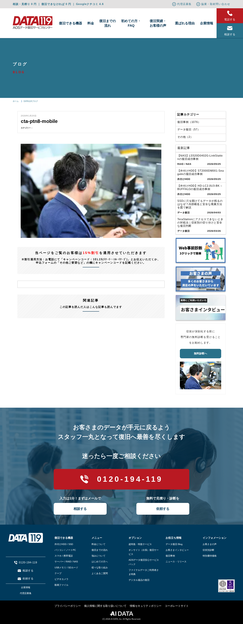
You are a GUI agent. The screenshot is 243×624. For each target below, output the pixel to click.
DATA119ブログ (31, 101)
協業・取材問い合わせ (215, 4)
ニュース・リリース (176, 561)
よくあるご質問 (100, 573)
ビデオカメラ (61, 579)
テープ (58, 573)
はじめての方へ (100, 561)
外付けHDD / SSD (64, 544)
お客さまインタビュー (177, 550)
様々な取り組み (100, 567)
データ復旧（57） (188, 129)
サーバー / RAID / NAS (66, 561)
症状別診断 (208, 550)
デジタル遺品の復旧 (139, 580)
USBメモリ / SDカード (66, 567)
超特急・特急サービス (140, 544)
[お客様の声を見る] (201, 279)
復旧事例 (170, 555)
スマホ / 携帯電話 (64, 555)
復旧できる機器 (70, 23)
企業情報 (206, 23)
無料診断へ (200, 353)
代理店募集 (184, 4)
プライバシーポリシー (67, 605)
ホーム (16, 101)
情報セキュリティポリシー (146, 605)
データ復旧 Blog (174, 544)
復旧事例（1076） (189, 122)
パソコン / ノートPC (65, 550)
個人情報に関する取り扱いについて (105, 605)
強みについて (98, 555)
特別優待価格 (210, 555)
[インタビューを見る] (201, 307)
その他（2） (185, 137)
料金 (90, 23)
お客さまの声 (210, 544)
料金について (98, 544)
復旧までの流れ (107, 23)
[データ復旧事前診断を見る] (201, 250)
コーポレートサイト (177, 605)
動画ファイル (61, 585)
